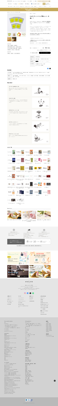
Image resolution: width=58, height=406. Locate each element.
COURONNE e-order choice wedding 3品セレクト (11, 385)
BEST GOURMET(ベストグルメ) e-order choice (10, 369)
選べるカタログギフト (49, 335)
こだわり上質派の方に (17, 53)
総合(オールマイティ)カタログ (13, 324)
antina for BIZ (42, 312)
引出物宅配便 (27, 346)
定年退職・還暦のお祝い (28, 375)
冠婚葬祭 (26, 341)
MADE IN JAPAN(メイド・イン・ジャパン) (10, 349)
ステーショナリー (27, 339)
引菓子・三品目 (17, 49)
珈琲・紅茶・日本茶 (30, 324)
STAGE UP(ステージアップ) (8, 356)
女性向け (12, 53)
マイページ (28, 1)
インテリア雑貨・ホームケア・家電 (30, 334)
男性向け (9, 53)
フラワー (26, 331)
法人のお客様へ (20, 302)
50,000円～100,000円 (49, 330)
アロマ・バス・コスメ (28, 333)
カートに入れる (45, 52)
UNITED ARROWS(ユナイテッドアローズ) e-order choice (12, 377)
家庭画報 (5, 334)
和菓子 (39, 323)
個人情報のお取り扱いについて (45, 304)
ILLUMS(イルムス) (6, 339)
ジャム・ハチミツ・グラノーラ (37, 324)
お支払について (9, 299)
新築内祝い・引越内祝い (28, 371)
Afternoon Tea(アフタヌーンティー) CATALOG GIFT (11, 371)
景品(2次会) (9, 49)
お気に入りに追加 (34, 52)
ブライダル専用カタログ (7, 326)
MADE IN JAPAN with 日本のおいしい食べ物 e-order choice (12, 380)
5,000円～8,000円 (48, 324)
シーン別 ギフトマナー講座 (50, 336)
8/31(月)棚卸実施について (29, 10)
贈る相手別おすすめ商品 (28, 353)
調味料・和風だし (31, 325)
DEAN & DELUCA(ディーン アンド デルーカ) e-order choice (12, 378)
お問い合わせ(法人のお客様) (44, 307)
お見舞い (26, 368)
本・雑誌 (26, 332)
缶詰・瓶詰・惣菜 (28, 326)
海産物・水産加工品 (32, 323)
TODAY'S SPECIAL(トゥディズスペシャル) (10, 342)
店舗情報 (42, 299)
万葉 (4, 357)
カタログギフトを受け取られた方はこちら (43, 1)
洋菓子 (26, 324)
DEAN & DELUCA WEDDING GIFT (9, 379)
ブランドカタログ (7, 324)
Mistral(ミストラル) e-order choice (9, 370)
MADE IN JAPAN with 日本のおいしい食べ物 (10, 347)
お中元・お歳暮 (27, 378)
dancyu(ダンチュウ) (7, 341)
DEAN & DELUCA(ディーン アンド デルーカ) (10, 338)
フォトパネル (27, 340)
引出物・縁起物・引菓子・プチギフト (30, 347)
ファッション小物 (27, 335)
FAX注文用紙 (9, 304)
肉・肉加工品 (27, 323)
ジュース (27, 325)
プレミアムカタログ (7, 327)
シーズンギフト (27, 384)
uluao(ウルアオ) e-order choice (8, 386)
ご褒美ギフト (19, 48)
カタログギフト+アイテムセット (8, 331)
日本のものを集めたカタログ (8, 325)
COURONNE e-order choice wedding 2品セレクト (11, 384)
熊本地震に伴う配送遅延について (29, 9)
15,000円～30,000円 (49, 328)
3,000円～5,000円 (48, 323)
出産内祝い (15, 45)
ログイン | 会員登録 (23, 1)
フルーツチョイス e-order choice (8, 364)
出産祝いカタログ (13, 326)
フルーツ (36, 323)
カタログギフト (6, 323)
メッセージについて (21, 299)
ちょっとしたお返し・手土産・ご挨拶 (12, 48)
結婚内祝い (11, 45)
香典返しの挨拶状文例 (28, 360)
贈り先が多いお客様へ (21, 304)
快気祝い (26, 369)
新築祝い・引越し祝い (28, 370)
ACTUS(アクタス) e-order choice (8, 393)
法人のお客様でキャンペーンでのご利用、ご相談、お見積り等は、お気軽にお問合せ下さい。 (29, 245)
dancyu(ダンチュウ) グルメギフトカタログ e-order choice (12, 387)
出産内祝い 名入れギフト (28, 354)
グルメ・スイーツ (27, 322)
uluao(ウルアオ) (6, 346)
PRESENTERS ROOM (43, 314)
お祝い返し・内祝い (27, 364)
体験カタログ (18, 327)
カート (34, 1)
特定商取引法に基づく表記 (44, 302)
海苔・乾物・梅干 (37, 325)
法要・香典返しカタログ (13, 327)
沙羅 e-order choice (7, 368)
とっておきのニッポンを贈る (8, 348)
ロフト (5, 340)
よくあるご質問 (9, 302)
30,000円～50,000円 (49, 329)
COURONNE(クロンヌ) (7, 354)
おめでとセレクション (7, 355)
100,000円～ (47, 331)
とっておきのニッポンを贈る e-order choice (10, 363)
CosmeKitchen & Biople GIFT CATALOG (9, 392)
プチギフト (13, 49)
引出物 (8, 45)
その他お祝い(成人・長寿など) (29, 376)
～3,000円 (47, 322)
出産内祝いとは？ (27, 355)
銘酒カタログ (6, 353)
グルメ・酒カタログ (14, 325)
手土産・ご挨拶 (27, 377)
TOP (5, 322)
